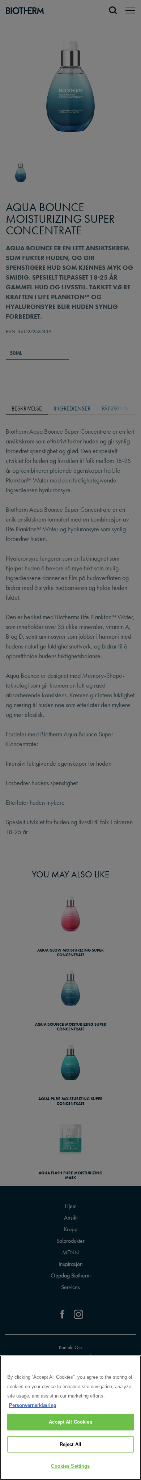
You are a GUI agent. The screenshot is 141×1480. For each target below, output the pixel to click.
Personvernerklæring (32, 1405)
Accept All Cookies (70, 1422)
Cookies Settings (70, 1466)
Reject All (70, 1444)
